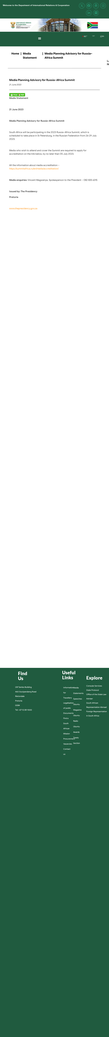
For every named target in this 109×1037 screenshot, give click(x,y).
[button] (39, 38)
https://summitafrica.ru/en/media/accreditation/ (34, 168)
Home (15, 53)
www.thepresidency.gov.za (23, 208)
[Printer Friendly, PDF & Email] (17, 94)
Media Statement (30, 55)
